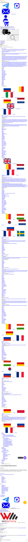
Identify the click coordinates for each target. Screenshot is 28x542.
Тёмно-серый (3, 196)
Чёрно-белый (3, 405)
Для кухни (8, 180)
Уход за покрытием (5, 445)
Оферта (4, 457)
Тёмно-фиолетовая (4, 154)
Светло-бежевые (4, 284)
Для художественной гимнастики (15, 58)
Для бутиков (14, 56)
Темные (3, 293)
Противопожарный (14, 65)
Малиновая (3, 136)
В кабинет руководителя (5, 270)
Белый (2, 69)
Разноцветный (3, 79)
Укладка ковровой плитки (6, 438)
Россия (14, 91)
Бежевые (3, 275)
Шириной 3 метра (4, 187)
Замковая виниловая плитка (8, 305)
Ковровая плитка (8, 49)
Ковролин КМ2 (6, 65)
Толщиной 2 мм (19, 186)
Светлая (3, 140)
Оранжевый (3, 249)
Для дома (15, 59)
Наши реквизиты (5, 455)
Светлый (3, 80)
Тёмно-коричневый (4, 74)
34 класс (23, 184)
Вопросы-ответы (4, 482)
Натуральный (15, 64)
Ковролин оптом (11, 63)
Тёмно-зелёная (3, 150)
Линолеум (12, 49)
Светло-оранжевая (4, 315)
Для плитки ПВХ (22, 417)
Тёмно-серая (3, 320)
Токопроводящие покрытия (5, 487)
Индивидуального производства (15, 62)
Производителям (5, 452)
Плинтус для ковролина (12, 394)
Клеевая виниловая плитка (22, 305)
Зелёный (3, 194)
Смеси (20, 418)
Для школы (11, 122)
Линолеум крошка (6, 194)
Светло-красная (4, 144)
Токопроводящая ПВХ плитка (5, 243)
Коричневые (3, 278)
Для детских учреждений (17, 257)
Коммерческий (17, 185)
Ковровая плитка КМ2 (18, 125)
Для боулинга (14, 270)
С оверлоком (15, 63)
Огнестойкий (7, 63)
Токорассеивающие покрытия (13, 243)
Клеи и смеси (3, 492)
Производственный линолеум (5, 186)
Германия (14, 412)
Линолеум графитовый (12, 193)
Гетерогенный (3, 183)
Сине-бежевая (3, 148)
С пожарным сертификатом (19, 183)
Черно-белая (3, 156)
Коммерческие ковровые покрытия (21, 63)
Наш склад (4, 456)
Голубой (3, 190)
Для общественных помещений (16, 57)
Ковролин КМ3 (10, 65)
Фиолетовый (3, 76)
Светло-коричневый (4, 202)
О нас (1, 475)
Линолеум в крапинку (6, 193)
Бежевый (3, 68)
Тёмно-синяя (3, 153)
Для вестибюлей (18, 56)
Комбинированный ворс (5, 124)
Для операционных (17, 241)
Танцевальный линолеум (22, 181)
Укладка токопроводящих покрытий (7, 440)
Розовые (3, 283)
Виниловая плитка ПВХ (5, 489)
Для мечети (12, 59)
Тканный (14, 66)
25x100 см (25, 124)
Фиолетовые (3, 294)
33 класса (20, 62)
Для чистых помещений (16, 181)
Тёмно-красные (4, 290)
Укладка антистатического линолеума (8, 444)
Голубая (3, 308)
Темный (3, 82)
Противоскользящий (14, 184)
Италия (16, 97)
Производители (4, 478)
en (1, 14)
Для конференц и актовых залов (6, 121)
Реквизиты (3, 460)
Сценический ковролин (22, 58)
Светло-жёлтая (3, 313)
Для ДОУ (26, 56)
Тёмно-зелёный (4, 73)
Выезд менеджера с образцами (15, 34)
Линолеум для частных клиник (9, 181)
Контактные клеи (9, 419)
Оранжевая (3, 138)
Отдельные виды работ (6, 446)
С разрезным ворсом (24, 65)
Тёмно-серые (3, 291)
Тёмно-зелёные (4, 289)
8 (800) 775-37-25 (2, 42)
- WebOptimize (5, 523)
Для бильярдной (9, 59)
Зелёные (3, 277)
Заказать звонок (2, 529)
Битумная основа (22, 124)
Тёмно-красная (3, 152)
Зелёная (3, 132)
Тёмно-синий (3, 197)
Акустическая (9, 125)
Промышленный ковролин (23, 64)
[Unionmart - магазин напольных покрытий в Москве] (7, 26)
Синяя (2, 149)
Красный (3, 191)
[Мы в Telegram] (5, 6)
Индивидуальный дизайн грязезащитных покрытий (9, 436)
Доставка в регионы (5, 450)
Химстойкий (22, 186)
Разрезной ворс (18, 124)
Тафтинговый (17, 66)
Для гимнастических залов (18, 179)
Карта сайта (1, 512)
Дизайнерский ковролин (7, 62)
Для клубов (5, 119)
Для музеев (11, 121)
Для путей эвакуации (23, 57)
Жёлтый (3, 246)
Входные (5, 381)
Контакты (3, 481)
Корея (16, 371)
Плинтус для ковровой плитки (6, 394)
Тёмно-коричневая (4, 151)
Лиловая (3, 135)
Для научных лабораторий (11, 241)
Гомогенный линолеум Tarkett (12, 185)
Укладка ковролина (5, 437)
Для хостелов (8, 122)
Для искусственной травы (7, 417)
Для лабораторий (12, 180)
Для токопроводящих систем (15, 419)
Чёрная (3, 155)
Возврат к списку (2, 473)
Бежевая (3, 307)
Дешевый (20, 65)
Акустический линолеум (5, 185)
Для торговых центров (18, 302)
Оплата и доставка (4, 448)
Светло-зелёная (4, 142)
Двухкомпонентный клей (17, 417)
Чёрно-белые (3, 295)
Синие (2, 288)
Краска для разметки (17, 418)
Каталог (1, 483)
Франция (14, 114)
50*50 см (3, 125)
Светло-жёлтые (4, 353)
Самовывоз (4, 449)
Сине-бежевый (3, 207)
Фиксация (3, 419)
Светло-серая (3, 145)
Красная (3, 134)
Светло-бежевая (4, 141)
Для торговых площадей (16, 119)
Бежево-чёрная (3, 129)
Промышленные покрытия (12, 183)
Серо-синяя (3, 147)
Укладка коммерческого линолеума (7, 439)
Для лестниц (5, 59)
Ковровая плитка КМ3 (24, 125)
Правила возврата (5, 458)
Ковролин (4, 49)
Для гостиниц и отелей (10, 119)
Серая (2, 146)
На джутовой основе (23, 62)
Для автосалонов (10, 56)
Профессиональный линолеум (13, 186)
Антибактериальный (4, 184)
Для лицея (15, 180)
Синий (2, 81)
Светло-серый (3, 70)
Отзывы (3, 433)
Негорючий (18, 64)
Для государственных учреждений (12, 178)
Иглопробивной (21, 66)
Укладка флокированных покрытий (7, 443)
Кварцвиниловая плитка (15, 305)
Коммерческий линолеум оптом (23, 185)
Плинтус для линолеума (19, 394)
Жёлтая (3, 131)
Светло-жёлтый (4, 201)
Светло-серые (3, 286)
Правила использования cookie (4, 510)
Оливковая (3, 137)
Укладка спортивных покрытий (7, 441)
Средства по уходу (24, 418)
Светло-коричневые (4, 285)
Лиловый (3, 192)
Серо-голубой (3, 71)
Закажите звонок (6, 2)
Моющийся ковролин (10, 64)
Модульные (8, 381)
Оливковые (3, 281)
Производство (3, 459)
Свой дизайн (3, 434)
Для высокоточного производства (6, 240)
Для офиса (3, 119)
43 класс (25, 184)
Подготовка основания (10, 418)
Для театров (23, 121)
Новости (3, 447)
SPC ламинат (3, 305)
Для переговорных (15, 121)
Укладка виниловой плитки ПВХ (7, 442)
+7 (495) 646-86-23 (2, 495)
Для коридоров (10, 57)
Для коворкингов (16, 301)
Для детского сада (22, 56)
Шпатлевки (5, 419)
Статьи (3, 480)
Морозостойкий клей (4, 418)
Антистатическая (13, 125)
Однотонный (3, 78)
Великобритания (18, 108)
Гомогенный (7, 183)
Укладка (3, 493)
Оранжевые (3, 352)
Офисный (3, 178)
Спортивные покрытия (20, 50)
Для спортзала (6, 58)
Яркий (2, 84)
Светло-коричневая (4, 143)
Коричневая (3, 133)
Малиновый (3, 198)
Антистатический (9, 184)
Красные (3, 279)
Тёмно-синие (3, 292)
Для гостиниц (25, 270)
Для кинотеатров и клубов (5, 56)
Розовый (3, 199)
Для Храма (9, 58)
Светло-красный (4, 203)
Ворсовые (3, 381)
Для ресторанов (20, 121)
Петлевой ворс (14, 124)
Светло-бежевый (4, 200)
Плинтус (3, 491)
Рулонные (3, 346)
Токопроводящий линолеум (18, 49)
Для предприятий (22, 241)
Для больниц (6, 178)
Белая (2, 130)
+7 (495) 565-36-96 (2, 41)
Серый (2, 251)
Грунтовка (12, 417)
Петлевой (18, 65)
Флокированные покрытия (8, 50)
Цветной (3, 83)
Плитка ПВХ (14, 50)
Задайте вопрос (2, 2)
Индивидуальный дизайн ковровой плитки (8, 435)
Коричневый (3, 77)
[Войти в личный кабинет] (5, 20)
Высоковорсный (11, 66)
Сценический (9, 179)
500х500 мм (5, 125)
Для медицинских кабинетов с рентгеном (15, 240)
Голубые (3, 276)
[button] (4, 48)
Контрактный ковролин (5, 64)
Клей (13, 418)
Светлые (3, 287)
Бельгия (14, 169)
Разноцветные (3, 282)
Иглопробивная (10, 124)
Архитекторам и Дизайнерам (6, 454)
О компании (3, 451)
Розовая (3, 139)
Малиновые (3, 280)
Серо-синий (3, 72)
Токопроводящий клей (22, 419)
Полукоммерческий (19, 184)
